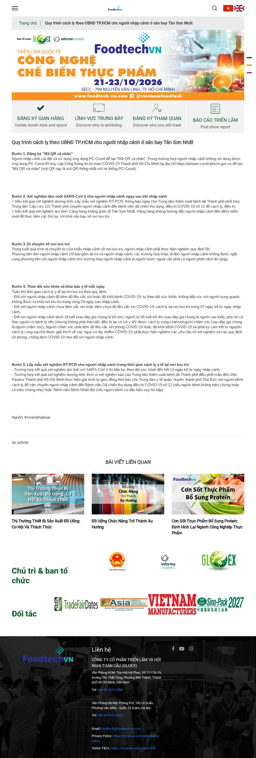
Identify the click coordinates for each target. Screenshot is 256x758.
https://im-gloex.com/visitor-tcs (133, 748)
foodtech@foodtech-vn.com (121, 729)
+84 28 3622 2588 (110, 690)
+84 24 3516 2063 (110, 715)
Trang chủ (28, 23)
